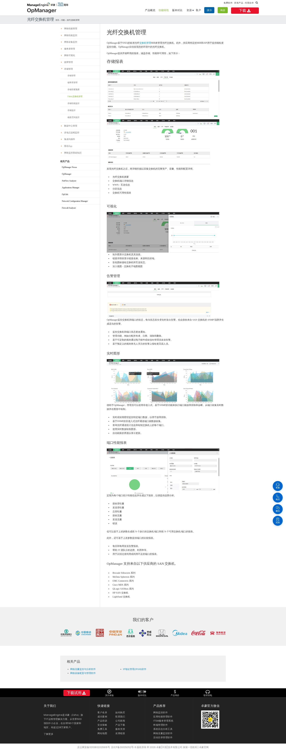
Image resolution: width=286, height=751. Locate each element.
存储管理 (71, 75)
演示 (209, 10)
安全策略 (102, 725)
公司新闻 (120, 720)
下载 (242, 10)
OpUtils (65, 194)
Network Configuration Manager (75, 201)
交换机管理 (145, 43)
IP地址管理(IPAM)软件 (134, 669)
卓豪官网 (204, 747)
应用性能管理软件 (162, 716)
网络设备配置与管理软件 (83, 673)
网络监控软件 (160, 712)
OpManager (66, 174)
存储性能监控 (73, 103)
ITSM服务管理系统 (163, 720)
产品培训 (102, 720)
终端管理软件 (160, 725)
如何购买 (120, 712)
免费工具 (102, 729)
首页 (57, 20)
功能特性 (164, 10)
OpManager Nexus (69, 167)
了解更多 (48, 734)
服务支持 (120, 729)
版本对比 (177, 10)
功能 (63, 20)
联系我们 (120, 716)
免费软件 (228, 2)
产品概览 (150, 10)
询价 (222, 10)
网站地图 (102, 733)
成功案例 (102, 716)
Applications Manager (70, 187)
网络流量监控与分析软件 (83, 669)
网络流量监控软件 (162, 733)
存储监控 (71, 110)
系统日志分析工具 (162, 729)
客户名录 (102, 712)
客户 (198, 10)
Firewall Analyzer (69, 208)
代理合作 (249, 2)
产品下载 (120, 725)
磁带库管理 (72, 82)
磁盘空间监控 (73, 117)
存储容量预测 (73, 89)
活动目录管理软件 (162, 737)
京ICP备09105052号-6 (123, 747)
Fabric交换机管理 (75, 96)
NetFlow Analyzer (69, 181)
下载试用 (74, 693)
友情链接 (120, 733)
